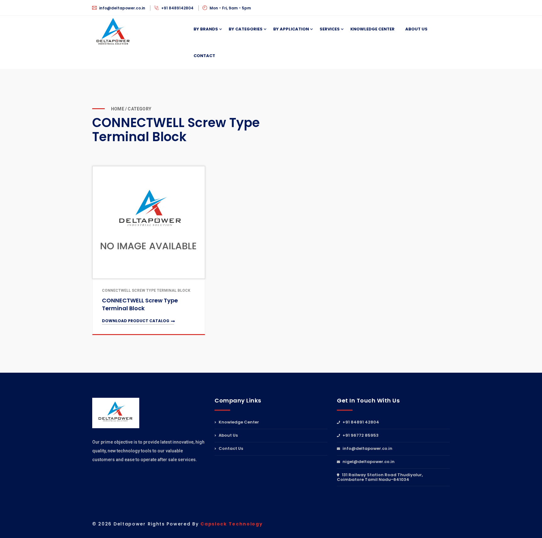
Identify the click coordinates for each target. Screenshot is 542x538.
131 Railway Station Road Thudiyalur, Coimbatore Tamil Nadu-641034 (380, 477)
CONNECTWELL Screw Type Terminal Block (140, 304)
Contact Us (230, 448)
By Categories (246, 29)
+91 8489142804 (177, 8)
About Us (416, 29)
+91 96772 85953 (360, 435)
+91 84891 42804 (360, 422)
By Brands (206, 29)
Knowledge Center (238, 422)
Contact (204, 56)
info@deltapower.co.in (122, 8)
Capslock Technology (231, 524)
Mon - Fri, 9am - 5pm (230, 8)
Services (330, 29)
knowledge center (372, 29)
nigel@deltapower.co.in (368, 462)
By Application (291, 29)
